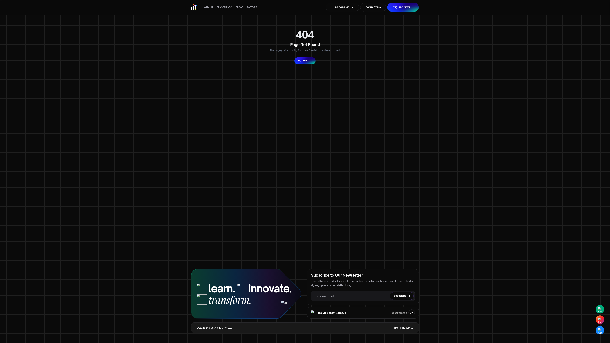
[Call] (600, 330)
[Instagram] (600, 319)
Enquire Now (401, 7)
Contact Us (373, 7)
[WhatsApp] (600, 309)
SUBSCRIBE (400, 296)
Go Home (303, 60)
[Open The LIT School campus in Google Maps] (411, 312)
